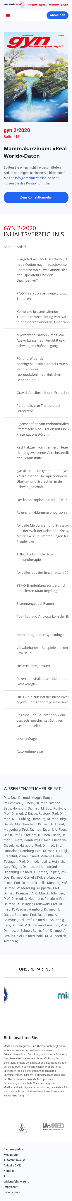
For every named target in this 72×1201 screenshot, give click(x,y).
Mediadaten (11, 1155)
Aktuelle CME (12, 1165)
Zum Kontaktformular (36, 197)
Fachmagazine (13, 1149)
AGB (6, 1176)
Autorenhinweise (14, 1160)
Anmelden (57, 15)
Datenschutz (12, 1192)
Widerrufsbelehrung (16, 1181)
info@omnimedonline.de (33, 178)
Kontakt (9, 1171)
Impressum (11, 1187)
